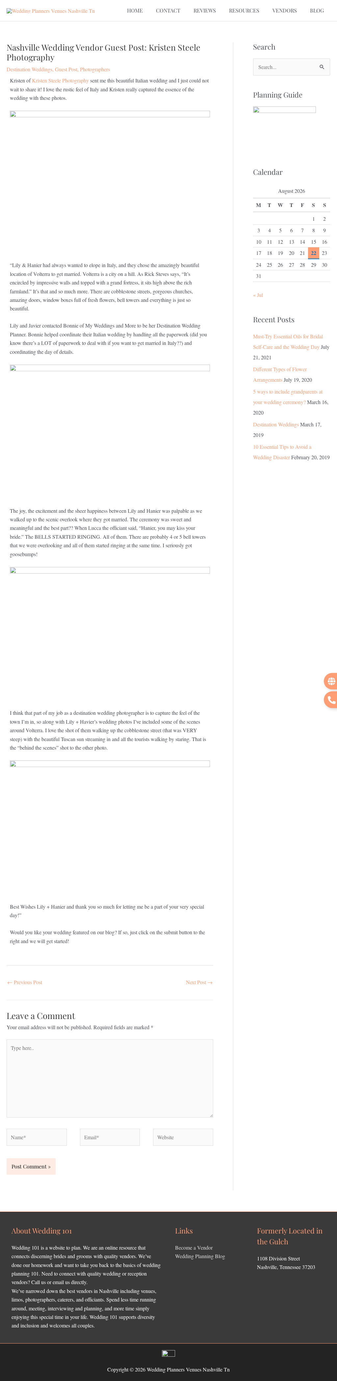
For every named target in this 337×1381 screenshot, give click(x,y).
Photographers (95, 69)
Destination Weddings (29, 69)
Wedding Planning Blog (200, 1256)
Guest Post (66, 69)
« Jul (258, 294)
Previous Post (24, 982)
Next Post (199, 982)
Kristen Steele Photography (60, 80)
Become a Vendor (194, 1247)
